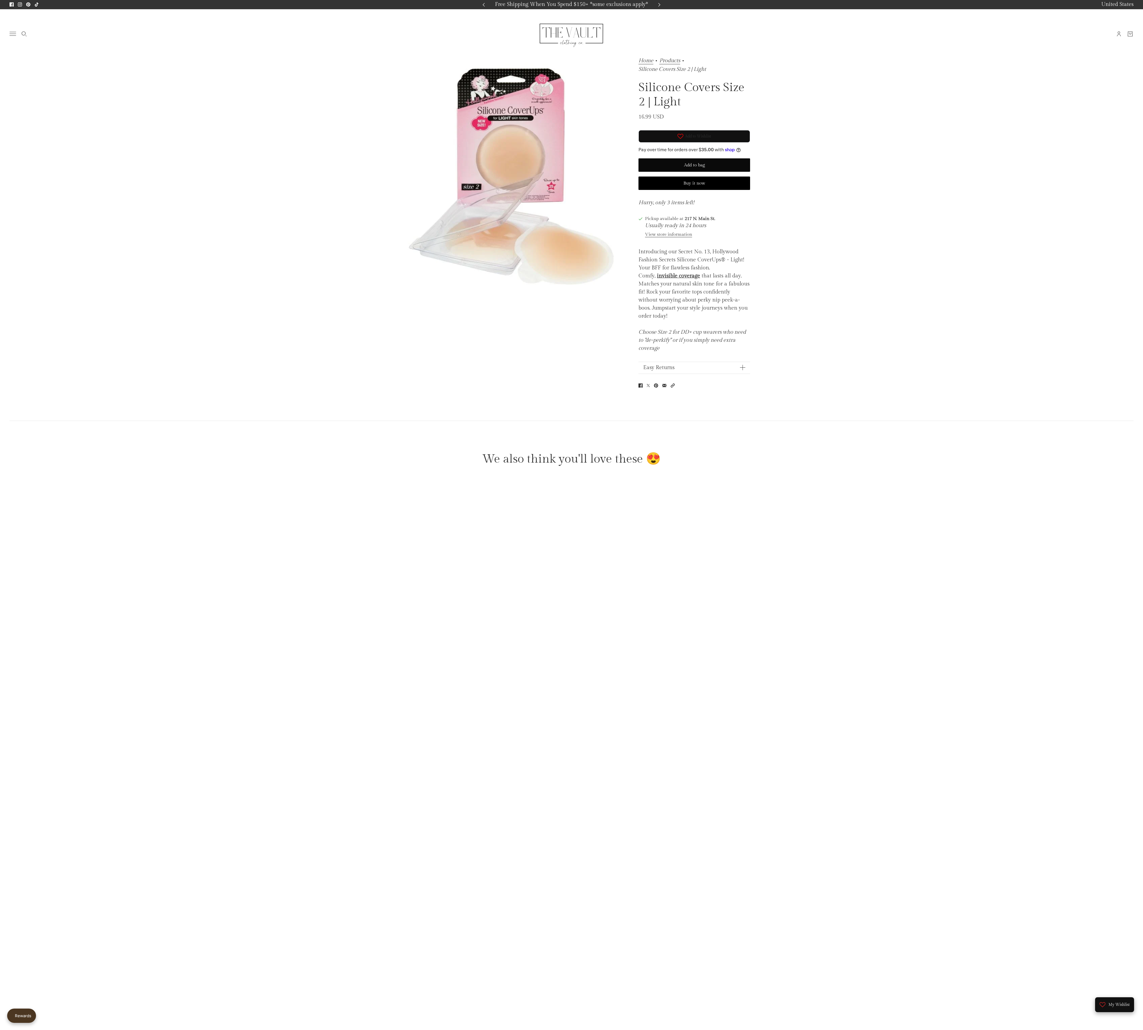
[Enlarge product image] (511, 176)
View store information (668, 234)
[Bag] (1130, 33)
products (669, 61)
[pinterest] (28, 4)
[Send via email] (664, 385)
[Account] (1119, 33)
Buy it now (694, 183)
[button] (672, 385)
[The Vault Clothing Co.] (571, 34)
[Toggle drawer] (13, 34)
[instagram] (20, 4)
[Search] (24, 33)
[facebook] (11, 4)
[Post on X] (648, 385)
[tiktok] (36, 4)
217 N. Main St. (700, 218)
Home (645, 61)
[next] (659, 4)
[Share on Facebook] (640, 385)
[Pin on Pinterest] (656, 385)
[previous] (484, 4)
